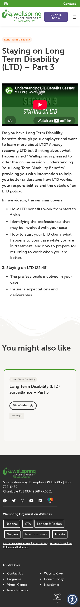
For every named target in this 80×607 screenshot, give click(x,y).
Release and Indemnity (16, 547)
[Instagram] (22, 500)
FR (6, 4)
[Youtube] (31, 500)
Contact (69, 4)
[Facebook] (5, 500)
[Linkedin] (40, 500)
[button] (74, 17)
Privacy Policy (40, 543)
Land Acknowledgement (17, 543)
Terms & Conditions (61, 543)
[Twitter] (14, 500)
